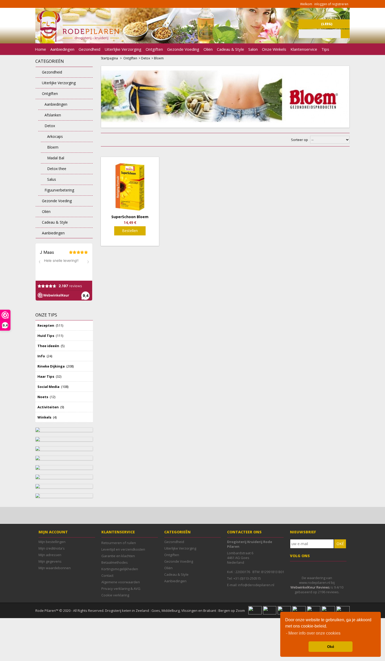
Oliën (208, 49)
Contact (107, 575)
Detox (50, 125)
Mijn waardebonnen (54, 568)
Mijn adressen (49, 554)
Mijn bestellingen (51, 541)
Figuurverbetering (59, 190)
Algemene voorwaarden (120, 582)
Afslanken (53, 114)
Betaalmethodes (114, 562)
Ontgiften (154, 49)
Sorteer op (299, 139)
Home (40, 49)
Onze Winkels (274, 49)
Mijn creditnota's (51, 548)
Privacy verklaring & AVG (120, 588)
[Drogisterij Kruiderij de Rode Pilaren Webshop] (77, 40)
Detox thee (56, 168)
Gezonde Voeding (183, 49)
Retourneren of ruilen (118, 542)
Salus (51, 179)
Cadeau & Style (230, 49)
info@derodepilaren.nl (256, 585)
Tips (325, 49)
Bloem (52, 147)
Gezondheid (89, 49)
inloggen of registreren (331, 4)
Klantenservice (303, 49)
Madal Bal (55, 157)
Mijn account (53, 531)
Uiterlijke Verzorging (122, 49)
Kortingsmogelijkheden (119, 569)
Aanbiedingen (62, 49)
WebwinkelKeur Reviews (310, 587)
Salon (253, 49)
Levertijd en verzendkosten (123, 549)
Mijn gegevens (50, 561)
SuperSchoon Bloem (129, 217)
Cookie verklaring (115, 595)
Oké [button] (330, 647)
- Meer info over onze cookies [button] (313, 633)
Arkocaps (55, 136)
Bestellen (130, 230)
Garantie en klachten (118, 555)
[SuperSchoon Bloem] (130, 186)
